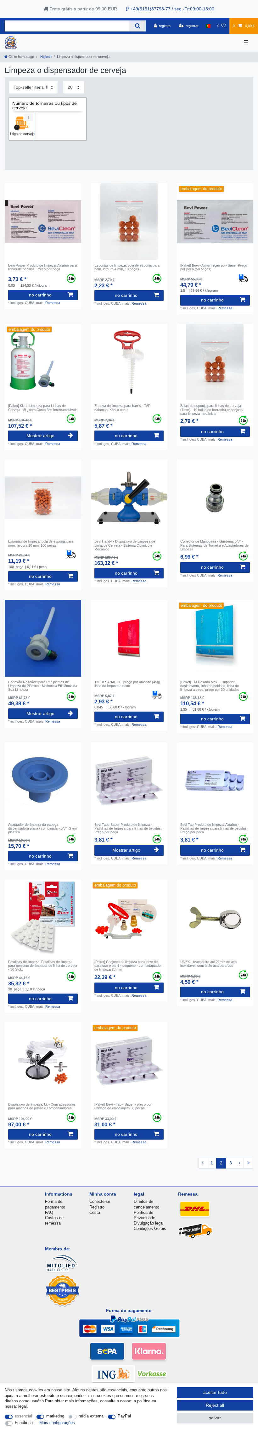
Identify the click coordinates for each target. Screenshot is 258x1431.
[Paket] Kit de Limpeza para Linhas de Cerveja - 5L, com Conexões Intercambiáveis (42, 407)
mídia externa (91, 1416)
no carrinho (40, 294)
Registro (96, 1207)
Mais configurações (57, 1422)
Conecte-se (99, 1201)
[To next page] (239, 1163)
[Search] (137, 25)
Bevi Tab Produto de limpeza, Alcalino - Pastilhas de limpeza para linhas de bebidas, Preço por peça (214, 828)
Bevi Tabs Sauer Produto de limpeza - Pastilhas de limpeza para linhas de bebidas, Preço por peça (128, 828)
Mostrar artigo (40, 435)
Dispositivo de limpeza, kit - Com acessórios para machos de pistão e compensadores (42, 1106)
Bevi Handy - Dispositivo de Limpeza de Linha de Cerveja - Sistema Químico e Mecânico (124, 545)
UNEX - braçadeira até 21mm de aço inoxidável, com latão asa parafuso (208, 963)
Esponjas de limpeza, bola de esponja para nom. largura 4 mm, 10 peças (127, 267)
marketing (55, 1416)
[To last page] (248, 1163)
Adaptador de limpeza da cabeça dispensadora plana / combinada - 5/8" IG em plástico (42, 828)
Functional (24, 1422)
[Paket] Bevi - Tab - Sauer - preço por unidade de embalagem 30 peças (123, 1106)
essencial (23, 1416)
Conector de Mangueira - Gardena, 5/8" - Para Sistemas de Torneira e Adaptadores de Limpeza (214, 545)
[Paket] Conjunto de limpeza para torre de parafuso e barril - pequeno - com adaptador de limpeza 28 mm (128, 966)
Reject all (215, 1405)
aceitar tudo (215, 1392)
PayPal (124, 1416)
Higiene (45, 57)
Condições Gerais (150, 1228)
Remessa (52, 303)
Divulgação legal (149, 1223)
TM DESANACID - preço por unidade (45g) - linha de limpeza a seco (128, 684)
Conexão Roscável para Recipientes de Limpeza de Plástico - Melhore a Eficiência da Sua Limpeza (42, 686)
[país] (208, 26)
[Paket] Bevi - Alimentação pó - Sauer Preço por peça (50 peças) (213, 267)
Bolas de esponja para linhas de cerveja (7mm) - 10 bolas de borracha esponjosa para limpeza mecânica (211, 409)
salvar (215, 1417)
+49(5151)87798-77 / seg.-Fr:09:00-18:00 (171, 8)
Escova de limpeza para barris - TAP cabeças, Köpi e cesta (122, 407)
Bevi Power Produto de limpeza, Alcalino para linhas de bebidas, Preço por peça (42, 267)
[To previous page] (202, 1163)
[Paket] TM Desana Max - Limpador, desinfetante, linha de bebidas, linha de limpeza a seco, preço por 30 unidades (209, 686)
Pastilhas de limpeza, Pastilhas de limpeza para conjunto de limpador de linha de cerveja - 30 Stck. (42, 966)
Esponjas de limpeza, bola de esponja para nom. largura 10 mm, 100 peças (40, 543)
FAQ (49, 1212)
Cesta (94, 1212)
